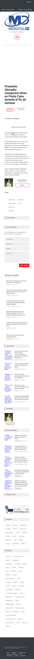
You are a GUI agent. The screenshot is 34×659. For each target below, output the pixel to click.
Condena (14, 567)
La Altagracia (21, 586)
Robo (23, 611)
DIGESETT (13, 571)
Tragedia (20, 619)
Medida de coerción (19, 597)
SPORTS (21, 540)
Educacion (15, 525)
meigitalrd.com (9, 600)
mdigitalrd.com (12, 203)
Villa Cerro (24, 622)
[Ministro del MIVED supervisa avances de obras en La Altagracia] (9, 378)
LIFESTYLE (24, 532)
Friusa (18, 578)
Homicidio (22, 582)
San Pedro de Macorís (11, 615)
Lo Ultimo (8, 295)
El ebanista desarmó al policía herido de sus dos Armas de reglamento (21, 448)
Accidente (8, 556)
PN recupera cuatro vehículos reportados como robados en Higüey (22, 387)
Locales (8, 284)
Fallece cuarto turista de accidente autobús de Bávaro (21, 437)
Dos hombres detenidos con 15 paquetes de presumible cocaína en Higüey (22, 471)
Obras (19, 203)
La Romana (17, 589)
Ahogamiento (16, 560)
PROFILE (22, 185)
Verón (18, 622)
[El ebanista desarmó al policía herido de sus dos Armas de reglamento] (9, 449)
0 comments (9, 111)
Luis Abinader (20, 199)
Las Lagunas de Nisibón (11, 593)
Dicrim (7, 571)
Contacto (23, 655)
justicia (14, 586)
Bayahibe (24, 563)
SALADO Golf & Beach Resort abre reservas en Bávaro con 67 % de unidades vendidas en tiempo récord (15, 313)
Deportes (8, 525)
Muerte (18, 604)
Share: (7, 192)
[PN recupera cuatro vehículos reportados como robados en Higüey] (9, 389)
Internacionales (9, 532)
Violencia (8, 626)
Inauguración (12, 199)
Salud (15, 540)
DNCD (20, 571)
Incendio (8, 586)
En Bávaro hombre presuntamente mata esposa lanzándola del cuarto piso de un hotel (16, 324)
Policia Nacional (9, 608)
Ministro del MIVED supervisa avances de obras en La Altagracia (22, 376)
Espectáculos (23, 525)
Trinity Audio (20, 127)
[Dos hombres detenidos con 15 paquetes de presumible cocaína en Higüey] (9, 473)
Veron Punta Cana (10, 622)
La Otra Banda (9, 589)
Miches (17, 600)
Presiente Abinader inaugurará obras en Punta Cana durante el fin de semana (16, 95)
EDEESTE (8, 574)
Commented (15, 275)
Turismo (7, 543)
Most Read (8, 275)
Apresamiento (9, 563)
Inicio (8, 652)
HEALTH (15, 528)
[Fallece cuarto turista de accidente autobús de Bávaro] (9, 439)
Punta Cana (11, 207)
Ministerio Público (10, 604)
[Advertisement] (17, 65)
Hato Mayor (8, 582)
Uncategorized (9, 338)
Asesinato (17, 563)
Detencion (20, 567)
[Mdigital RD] (17, 28)
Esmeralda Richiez (10, 578)
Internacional (22, 528)
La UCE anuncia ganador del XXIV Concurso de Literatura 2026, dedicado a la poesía (22, 397)
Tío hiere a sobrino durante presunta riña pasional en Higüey (25, 9)
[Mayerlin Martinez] (9, 182)
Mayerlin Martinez (10, 109)
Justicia (17, 532)
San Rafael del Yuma (10, 619)
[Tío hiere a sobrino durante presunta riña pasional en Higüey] (9, 367)
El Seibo (15, 574)
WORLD (23, 543)
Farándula (8, 528)
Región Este (8, 540)
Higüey (15, 582)
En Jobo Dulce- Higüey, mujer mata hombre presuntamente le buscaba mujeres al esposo (15, 302)
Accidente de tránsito (18, 556)
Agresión (8, 560)
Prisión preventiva (20, 608)
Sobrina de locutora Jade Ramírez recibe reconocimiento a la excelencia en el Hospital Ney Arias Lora (7, 9)
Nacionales (10, 108)
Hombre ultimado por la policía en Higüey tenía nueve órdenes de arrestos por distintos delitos (16, 291)
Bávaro (7, 567)
